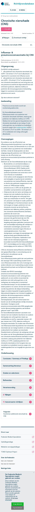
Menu (23, 10)
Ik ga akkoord (17, 504)
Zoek (13, 10)
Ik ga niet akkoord (17, 507)
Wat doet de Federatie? (8, 464)
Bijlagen (6, 38)
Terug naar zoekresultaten (10, 16)
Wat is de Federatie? (7, 461)
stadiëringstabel (21, 127)
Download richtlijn (19, 38)
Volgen (7, 29)
